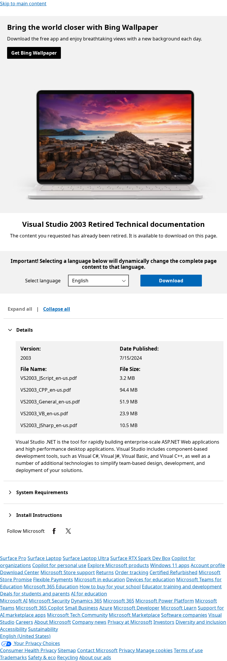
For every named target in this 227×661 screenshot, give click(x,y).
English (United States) (25, 636)
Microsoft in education (99, 579)
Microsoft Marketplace (134, 615)
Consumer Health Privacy (28, 650)
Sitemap (67, 650)
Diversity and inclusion (201, 622)
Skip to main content (23, 3)
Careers (24, 622)
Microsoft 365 (118, 600)
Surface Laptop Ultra (86, 558)
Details (24, 330)
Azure (105, 608)
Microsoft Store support (67, 572)
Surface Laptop (44, 558)
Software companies (184, 615)
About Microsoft (52, 622)
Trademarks (13, 657)
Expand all (20, 309)
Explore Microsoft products (118, 565)
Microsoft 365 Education (51, 586)
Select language (43, 280)
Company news (89, 622)
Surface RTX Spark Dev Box (140, 558)
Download (171, 280)
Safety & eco (42, 657)
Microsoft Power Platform (164, 600)
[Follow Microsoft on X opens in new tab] (68, 531)
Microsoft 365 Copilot (40, 608)
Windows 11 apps (169, 565)
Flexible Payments (53, 579)
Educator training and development (182, 586)
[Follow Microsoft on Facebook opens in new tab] (54, 531)
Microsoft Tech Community (77, 615)
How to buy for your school (110, 586)
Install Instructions (39, 515)
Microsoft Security (49, 600)
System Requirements (42, 492)
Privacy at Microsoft (130, 622)
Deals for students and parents (35, 593)
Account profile (208, 565)
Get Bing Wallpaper (34, 53)
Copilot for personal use (59, 565)
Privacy (127, 650)
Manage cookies (154, 650)
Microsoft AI (13, 600)
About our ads (95, 657)
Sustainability (43, 629)
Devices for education (150, 579)
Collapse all (56, 309)
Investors (163, 622)
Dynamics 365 (86, 600)
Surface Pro (13, 558)
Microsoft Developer (137, 608)
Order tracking (131, 572)
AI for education (89, 593)
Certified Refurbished (173, 572)
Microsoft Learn (179, 608)
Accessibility (13, 629)
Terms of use (188, 650)
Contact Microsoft (97, 650)
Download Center (19, 572)
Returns (105, 572)
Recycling (67, 657)
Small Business (81, 608)
